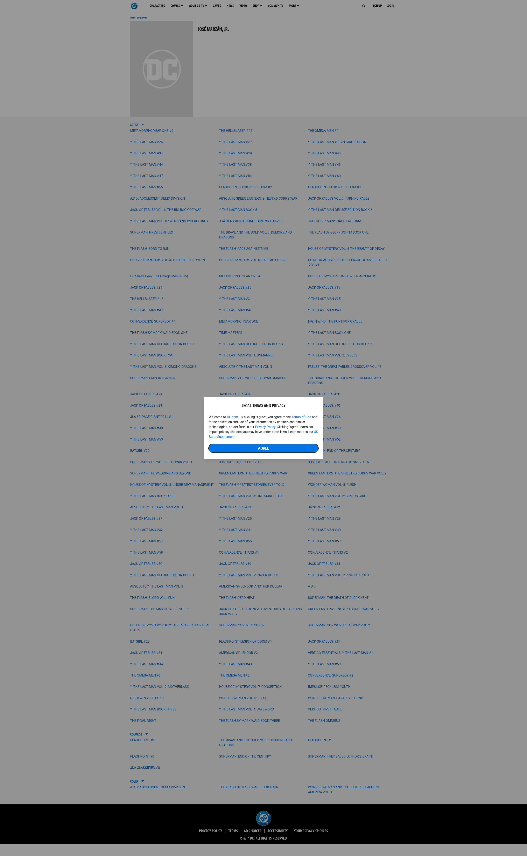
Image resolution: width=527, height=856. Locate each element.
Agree (263, 448)
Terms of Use (301, 417)
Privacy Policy (265, 427)
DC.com (232, 417)
